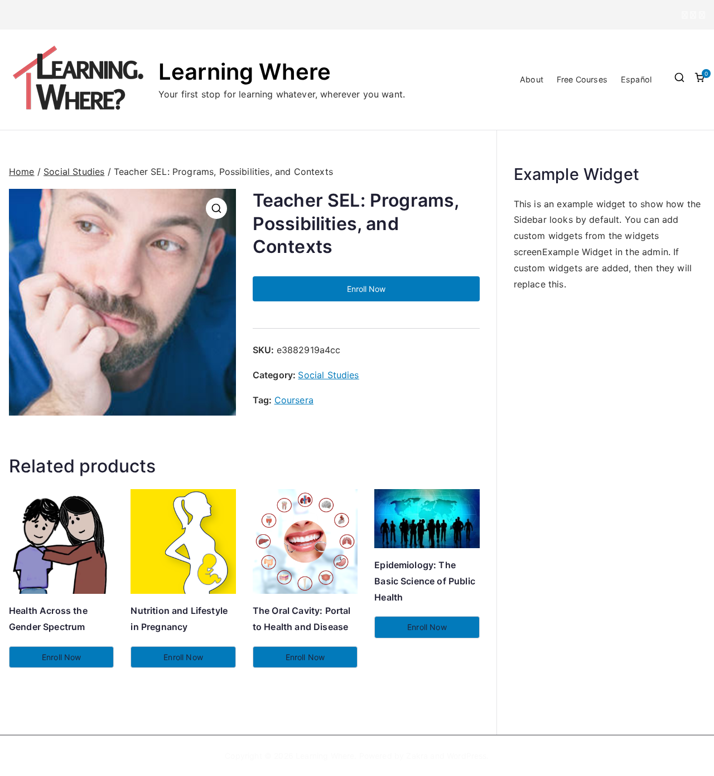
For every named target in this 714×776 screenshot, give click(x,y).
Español (636, 79)
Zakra (417, 755)
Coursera (293, 400)
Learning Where (244, 71)
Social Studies (74, 171)
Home (22, 171)
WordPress (466, 755)
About (531, 79)
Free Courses (582, 79)
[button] (216, 208)
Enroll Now (366, 289)
